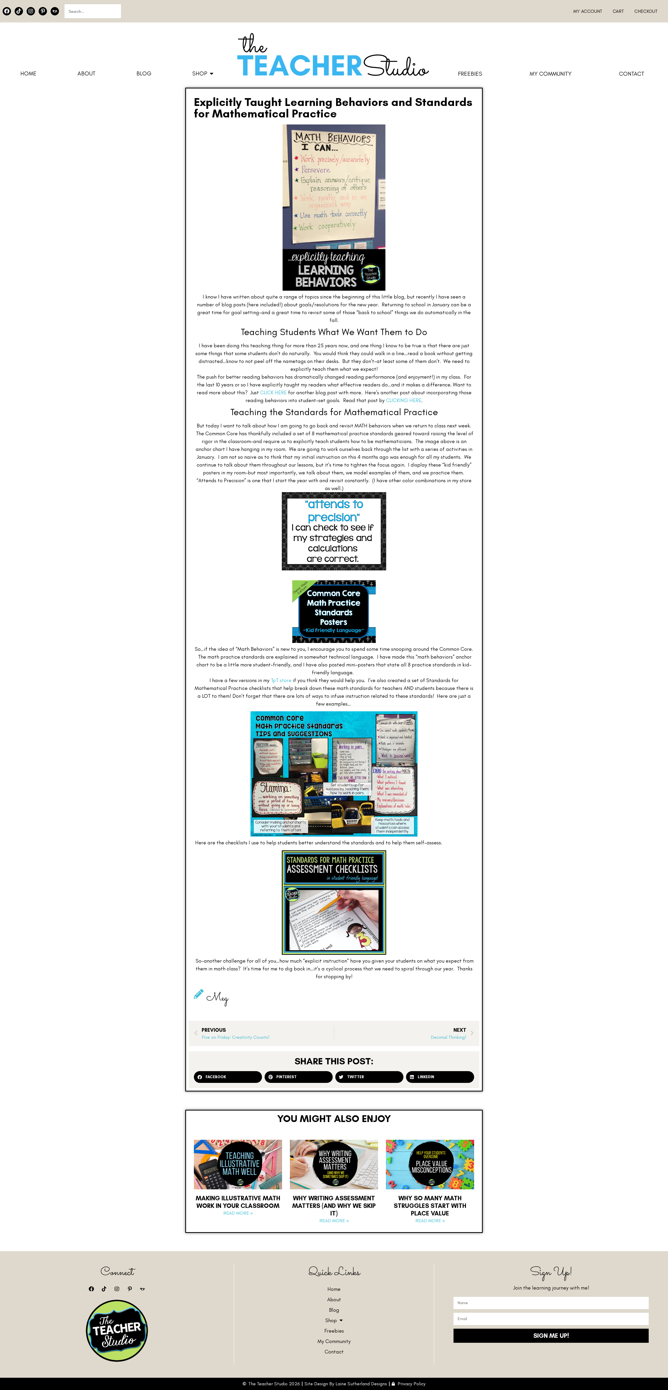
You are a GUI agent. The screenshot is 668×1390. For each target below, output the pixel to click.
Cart (618, 11)
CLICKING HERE (403, 400)
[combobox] (92, 11)
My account (587, 11)
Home (28, 73)
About (86, 73)
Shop (199, 73)
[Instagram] (31, 11)
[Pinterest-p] (43, 11)
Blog (143, 73)
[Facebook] (7, 11)
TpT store (281, 680)
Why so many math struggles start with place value (430, 1205)
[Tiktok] (19, 11)
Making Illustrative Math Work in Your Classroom (238, 1201)
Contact (631, 73)
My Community (550, 73)
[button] (228, 1077)
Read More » (238, 1213)
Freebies (470, 73)
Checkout (646, 11)
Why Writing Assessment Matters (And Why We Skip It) (334, 1205)
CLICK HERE (273, 392)
